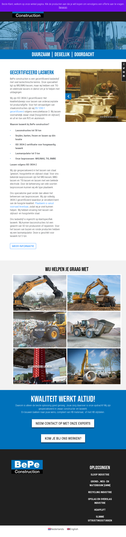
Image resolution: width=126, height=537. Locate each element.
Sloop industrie (100, 474)
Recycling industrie (100, 492)
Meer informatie (23, 246)
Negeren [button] (63, 7)
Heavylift (100, 509)
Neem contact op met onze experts (63, 423)
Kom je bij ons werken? (63, 438)
